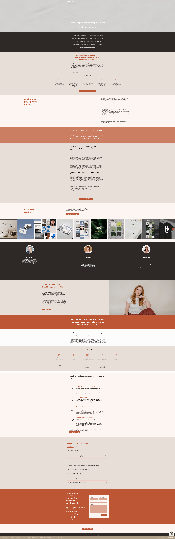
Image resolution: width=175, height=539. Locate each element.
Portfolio (90, 535)
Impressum (100, 535)
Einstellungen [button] (158, 537)
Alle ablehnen (164, 537)
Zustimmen (170, 537)
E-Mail (91, 500)
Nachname (101, 497)
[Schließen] (173, 537)
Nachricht (92, 504)
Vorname (92, 497)
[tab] (70, 446)
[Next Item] (173, 229)
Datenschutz (106, 535)
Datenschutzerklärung (60, 537)
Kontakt (95, 535)
